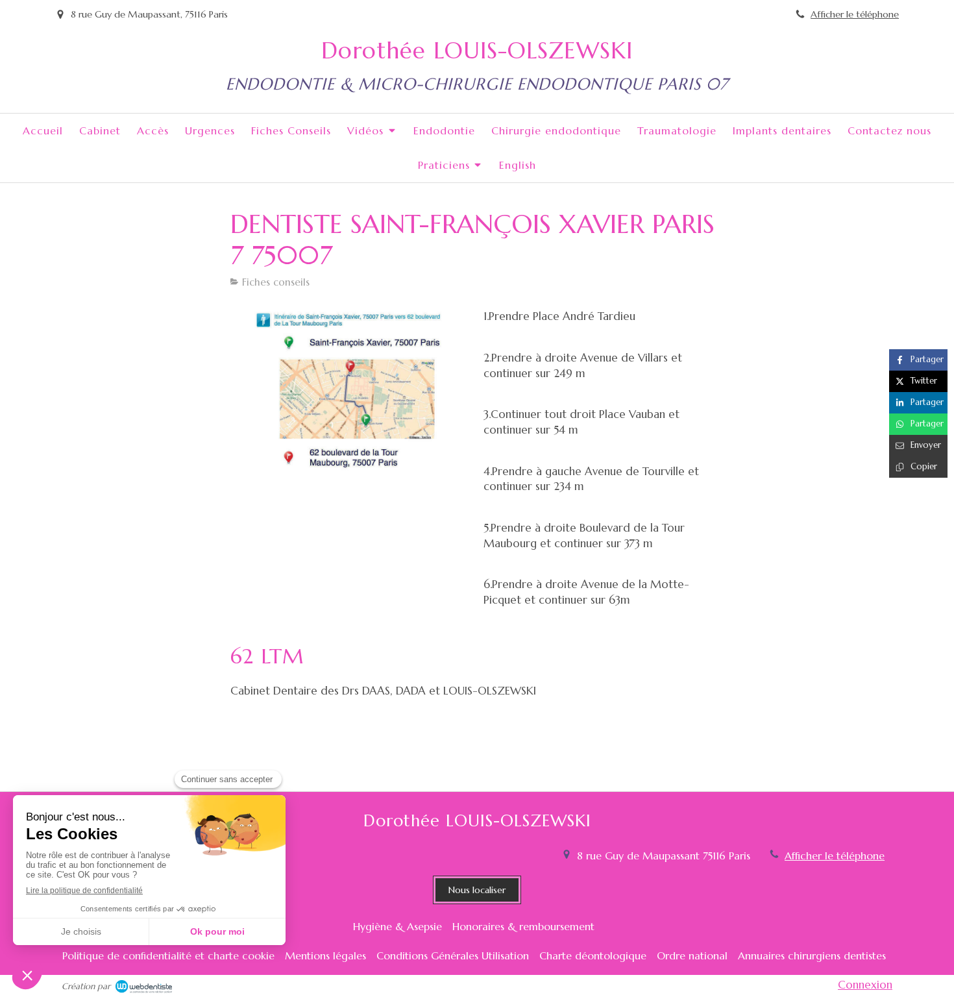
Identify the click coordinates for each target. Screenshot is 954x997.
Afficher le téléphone (855, 14)
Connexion (865, 985)
